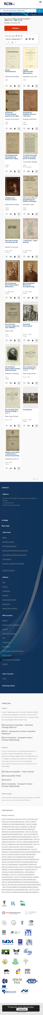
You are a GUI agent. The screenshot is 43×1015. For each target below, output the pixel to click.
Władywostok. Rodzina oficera (11, 198)
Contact (5, 664)
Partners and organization (11, 625)
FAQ (3, 638)
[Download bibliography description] (10, 86)
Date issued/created (9, 600)
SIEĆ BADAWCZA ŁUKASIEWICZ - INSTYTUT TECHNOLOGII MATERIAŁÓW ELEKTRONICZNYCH (18, 874)
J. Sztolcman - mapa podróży (30, 241)
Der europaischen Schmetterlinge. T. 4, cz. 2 (12, 411)
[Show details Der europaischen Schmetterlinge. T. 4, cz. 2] (19, 425)
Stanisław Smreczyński (27, 325)
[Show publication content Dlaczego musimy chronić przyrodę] (15, 256)
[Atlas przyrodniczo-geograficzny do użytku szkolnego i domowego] (30, 186)
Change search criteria (35, 14)
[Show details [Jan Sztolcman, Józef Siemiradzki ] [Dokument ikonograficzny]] (19, 297)
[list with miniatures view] (30, 39)
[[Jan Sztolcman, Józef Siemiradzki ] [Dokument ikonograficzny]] (12, 272)
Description (6, 604)
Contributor (6, 591)
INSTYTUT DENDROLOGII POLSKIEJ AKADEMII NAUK (17, 844)
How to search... (5, 14)
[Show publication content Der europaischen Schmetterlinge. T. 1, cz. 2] (33, 383)
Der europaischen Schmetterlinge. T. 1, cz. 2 (30, 368)
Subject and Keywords (9, 608)
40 (19, 36)
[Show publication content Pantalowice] (33, 425)
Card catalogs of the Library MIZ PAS (14, 555)
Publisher (5, 595)
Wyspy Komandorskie (10, 70)
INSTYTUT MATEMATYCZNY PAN (12, 819)
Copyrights (6, 642)
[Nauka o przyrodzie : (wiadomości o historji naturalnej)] (12, 441)
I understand (22, 1009)
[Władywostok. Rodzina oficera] (12, 186)
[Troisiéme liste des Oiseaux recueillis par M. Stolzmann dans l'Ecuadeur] (30, 144)
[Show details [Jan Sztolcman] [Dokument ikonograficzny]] (36, 297)
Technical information (9, 634)
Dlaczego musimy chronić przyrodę (11, 241)
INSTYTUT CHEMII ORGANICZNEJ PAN (27, 842)
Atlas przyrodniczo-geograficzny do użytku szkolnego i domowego (30, 199)
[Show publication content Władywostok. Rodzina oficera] (15, 214)
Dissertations (6, 559)
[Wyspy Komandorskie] (12, 58)
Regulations (6, 647)
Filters (15, 28)
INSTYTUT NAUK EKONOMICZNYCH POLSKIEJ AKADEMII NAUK (20, 882)
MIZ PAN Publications (9, 546)
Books (4, 537)
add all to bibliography (13, 39)
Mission (4, 621)
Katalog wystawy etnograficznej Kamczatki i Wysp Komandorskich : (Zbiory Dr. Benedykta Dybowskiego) (11, 156)
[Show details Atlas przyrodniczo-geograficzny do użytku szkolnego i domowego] (36, 214)
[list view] (33, 39)
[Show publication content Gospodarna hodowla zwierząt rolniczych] (33, 128)
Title (3, 582)
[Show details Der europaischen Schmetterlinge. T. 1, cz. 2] (36, 383)
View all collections (8, 570)
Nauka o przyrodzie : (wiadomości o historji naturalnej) (12, 453)
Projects (5, 629)
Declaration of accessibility (11, 660)
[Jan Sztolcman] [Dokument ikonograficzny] (28, 284)
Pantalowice (27, 410)
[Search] (39, 10)
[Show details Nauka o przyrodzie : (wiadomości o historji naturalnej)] (19, 468)
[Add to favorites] (6, 86)
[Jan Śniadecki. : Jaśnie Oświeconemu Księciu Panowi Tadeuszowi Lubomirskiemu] (12, 355)
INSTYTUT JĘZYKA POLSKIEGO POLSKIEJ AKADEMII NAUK (19, 854)
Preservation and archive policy (12, 651)
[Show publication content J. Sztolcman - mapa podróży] (33, 256)
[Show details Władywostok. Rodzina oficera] (19, 214)
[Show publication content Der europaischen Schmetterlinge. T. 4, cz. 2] (15, 425)
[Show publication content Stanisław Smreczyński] (33, 340)
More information (28, 1007)
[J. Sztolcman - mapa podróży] (30, 229)
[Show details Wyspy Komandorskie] (19, 86)
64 (21, 36)
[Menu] (40, 2)
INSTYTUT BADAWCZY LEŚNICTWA (25, 826)
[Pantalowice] (30, 398)
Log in (4, 678)
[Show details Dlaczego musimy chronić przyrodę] (19, 256)
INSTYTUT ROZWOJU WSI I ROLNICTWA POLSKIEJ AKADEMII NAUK (21, 884)
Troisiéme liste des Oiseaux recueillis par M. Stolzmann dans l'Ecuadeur (30, 156)
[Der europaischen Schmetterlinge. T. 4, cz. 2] (12, 398)
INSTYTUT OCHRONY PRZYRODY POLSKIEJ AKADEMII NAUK (20, 862)
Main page (5, 526)
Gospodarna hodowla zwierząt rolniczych (29, 114)
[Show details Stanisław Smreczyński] (36, 340)
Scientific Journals (8, 542)
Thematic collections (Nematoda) (13, 564)
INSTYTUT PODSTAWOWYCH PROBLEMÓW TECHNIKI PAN (19, 864)
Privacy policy (6, 655)
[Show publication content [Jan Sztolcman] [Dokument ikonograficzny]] (33, 297)
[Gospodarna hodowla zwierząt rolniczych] (30, 101)
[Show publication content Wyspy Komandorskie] (15, 86)
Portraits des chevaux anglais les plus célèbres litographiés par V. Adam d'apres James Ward (12, 325)
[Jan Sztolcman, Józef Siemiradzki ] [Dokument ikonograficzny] (12, 284)
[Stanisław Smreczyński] (30, 313)
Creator (5, 587)
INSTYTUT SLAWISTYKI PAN (10, 867)
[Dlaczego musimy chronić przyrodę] (12, 229)
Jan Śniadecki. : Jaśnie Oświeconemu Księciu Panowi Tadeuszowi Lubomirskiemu (12, 368)
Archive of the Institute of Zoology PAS (15, 551)
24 (16, 36)
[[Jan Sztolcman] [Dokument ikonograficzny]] (30, 272)
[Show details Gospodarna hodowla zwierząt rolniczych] (36, 128)
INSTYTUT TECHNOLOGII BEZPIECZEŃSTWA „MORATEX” (22, 892)
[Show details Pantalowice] (36, 425)
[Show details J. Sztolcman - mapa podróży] (36, 256)
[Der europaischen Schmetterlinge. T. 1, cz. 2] (30, 355)
